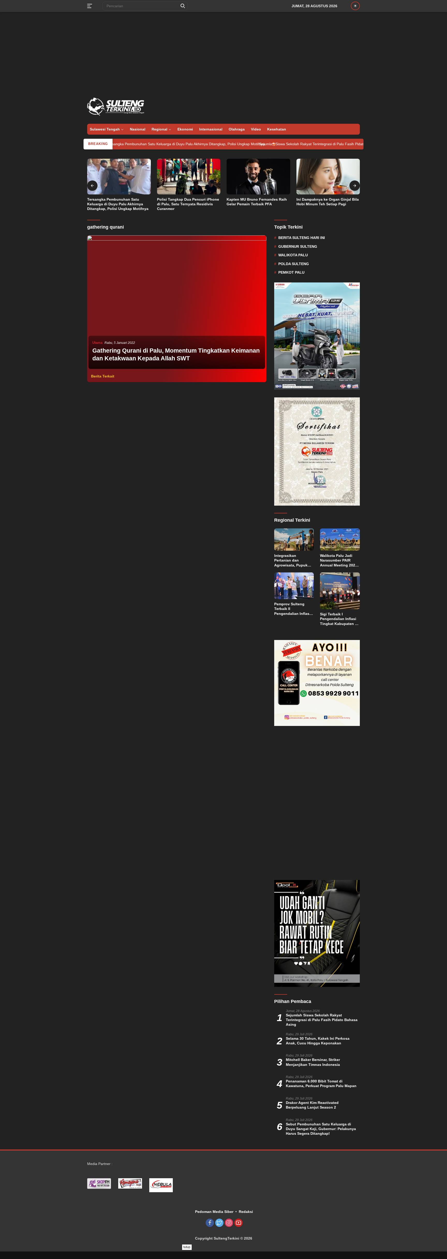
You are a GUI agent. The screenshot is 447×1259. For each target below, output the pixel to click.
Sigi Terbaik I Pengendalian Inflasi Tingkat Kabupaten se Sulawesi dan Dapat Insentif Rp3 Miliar (339, 619)
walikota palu (293, 255)
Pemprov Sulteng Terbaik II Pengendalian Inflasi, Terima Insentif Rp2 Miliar (292, 609)
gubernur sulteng (297, 246)
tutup (186, 1247)
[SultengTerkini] (115, 106)
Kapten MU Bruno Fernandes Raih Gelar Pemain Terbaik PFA (257, 201)
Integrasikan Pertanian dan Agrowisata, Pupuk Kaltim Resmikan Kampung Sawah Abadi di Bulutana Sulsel (291, 560)
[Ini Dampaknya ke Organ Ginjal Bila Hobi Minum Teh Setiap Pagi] (328, 176)
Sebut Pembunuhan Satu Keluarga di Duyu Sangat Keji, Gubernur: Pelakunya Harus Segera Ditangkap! (321, 1129)
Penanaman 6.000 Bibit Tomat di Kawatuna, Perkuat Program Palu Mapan (321, 1083)
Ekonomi (185, 129)
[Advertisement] (223, 53)
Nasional (137, 129)
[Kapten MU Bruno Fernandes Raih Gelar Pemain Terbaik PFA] (258, 176)
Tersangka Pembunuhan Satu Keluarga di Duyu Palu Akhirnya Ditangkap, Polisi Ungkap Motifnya (148, 144)
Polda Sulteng (293, 263)
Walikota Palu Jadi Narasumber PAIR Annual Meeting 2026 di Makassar (338, 560)
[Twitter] (219, 1223)
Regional (159, 129)
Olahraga (237, 129)
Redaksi (246, 1212)
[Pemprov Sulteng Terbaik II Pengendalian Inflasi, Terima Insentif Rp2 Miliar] (294, 585)
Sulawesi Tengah (105, 129)
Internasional (210, 129)
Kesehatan (276, 129)
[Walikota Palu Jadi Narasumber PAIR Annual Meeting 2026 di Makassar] (340, 539)
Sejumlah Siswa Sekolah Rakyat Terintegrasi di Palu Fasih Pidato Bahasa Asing (286, 144)
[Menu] (90, 6)
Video (256, 129)
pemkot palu (291, 272)
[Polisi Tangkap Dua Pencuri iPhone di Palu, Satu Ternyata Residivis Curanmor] (189, 176)
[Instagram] (229, 1223)
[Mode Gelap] (355, 6)
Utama (97, 343)
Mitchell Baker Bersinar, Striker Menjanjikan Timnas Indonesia (313, 1062)
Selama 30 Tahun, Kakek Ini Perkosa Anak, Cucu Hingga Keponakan (317, 1040)
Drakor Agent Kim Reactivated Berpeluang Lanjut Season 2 (312, 1105)
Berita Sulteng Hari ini (301, 238)
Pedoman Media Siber (214, 1212)
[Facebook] (210, 1223)
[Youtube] (238, 1223)
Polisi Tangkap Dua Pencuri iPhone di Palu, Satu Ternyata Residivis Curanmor (188, 204)
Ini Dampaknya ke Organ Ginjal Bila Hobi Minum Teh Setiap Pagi (327, 201)
